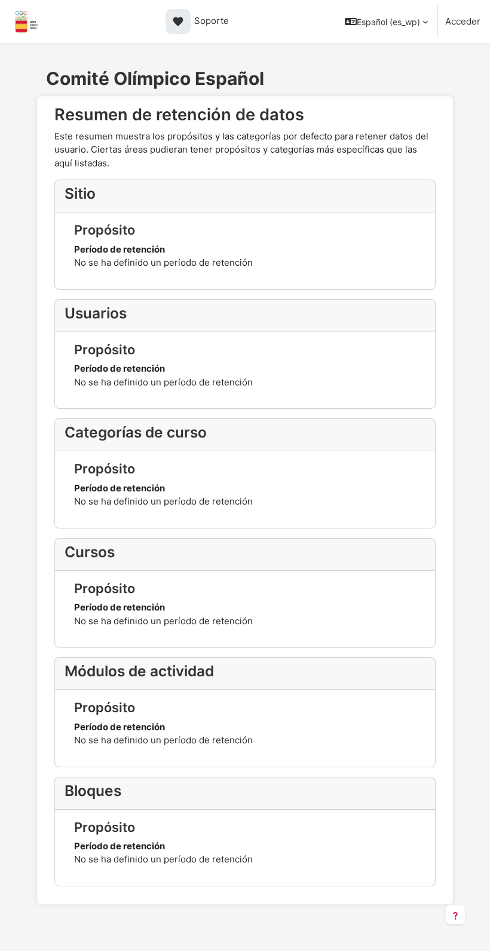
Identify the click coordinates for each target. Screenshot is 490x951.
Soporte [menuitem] (200, 21)
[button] (386, 21)
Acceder (462, 21)
